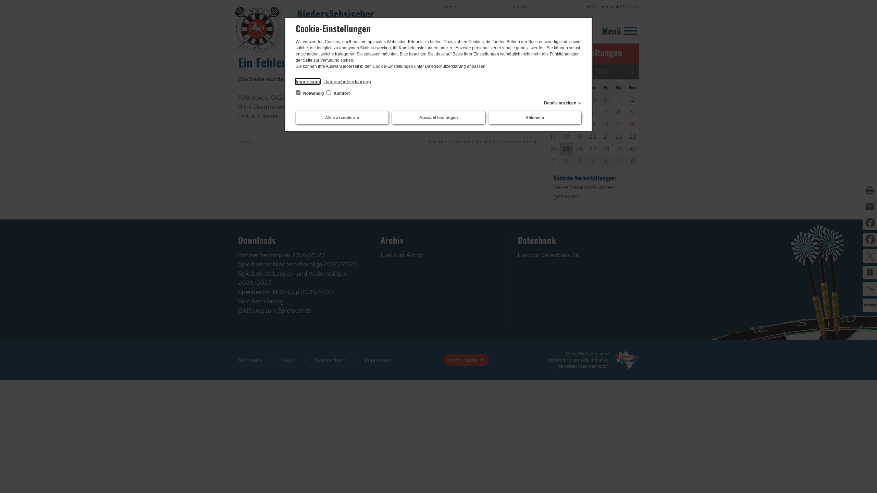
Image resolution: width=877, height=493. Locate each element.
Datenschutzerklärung (347, 81)
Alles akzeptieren (342, 117)
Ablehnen (535, 117)
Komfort (341, 93)
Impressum (308, 81)
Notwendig (313, 93)
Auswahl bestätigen (438, 117)
